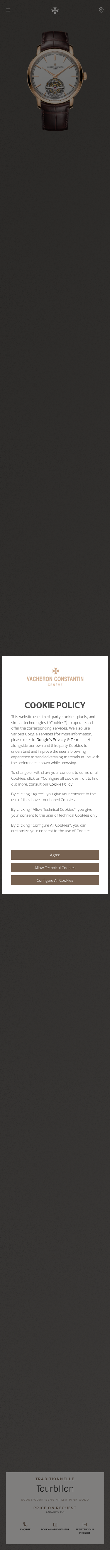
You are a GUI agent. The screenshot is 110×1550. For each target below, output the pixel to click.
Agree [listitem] (55, 854)
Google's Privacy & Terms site (62, 739)
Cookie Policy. (61, 784)
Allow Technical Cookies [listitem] (55, 867)
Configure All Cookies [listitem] (55, 880)
